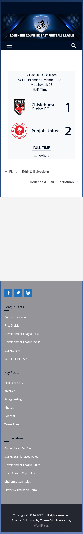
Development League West (22, 342)
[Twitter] (18, 293)
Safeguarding (13, 399)
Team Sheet (12, 424)
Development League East (21, 334)
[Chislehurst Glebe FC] (41, 107)
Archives (9, 391)
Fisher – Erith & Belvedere (29, 171)
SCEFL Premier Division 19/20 (40, 80)
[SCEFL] (41, 16)
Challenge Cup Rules (17, 481)
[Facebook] (8, 293)
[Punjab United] (41, 131)
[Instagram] (28, 293)
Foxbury (43, 155)
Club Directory (13, 383)
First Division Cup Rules (19, 473)
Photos (9, 408)
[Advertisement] (41, 239)
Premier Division (15, 317)
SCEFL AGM (12, 350)
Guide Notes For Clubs (19, 448)
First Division (12, 325)
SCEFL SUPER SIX (15, 359)
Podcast (9, 416)
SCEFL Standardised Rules (21, 456)
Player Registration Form (20, 490)
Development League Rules (22, 465)
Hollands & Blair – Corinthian (52, 182)
